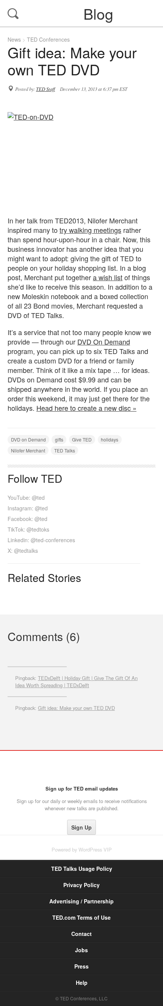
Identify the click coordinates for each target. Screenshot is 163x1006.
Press (81, 966)
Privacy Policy (81, 885)
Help (82, 982)
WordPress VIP (95, 849)
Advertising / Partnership (81, 901)
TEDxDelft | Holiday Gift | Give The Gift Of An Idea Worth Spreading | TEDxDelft (76, 681)
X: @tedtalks (23, 550)
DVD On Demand (103, 341)
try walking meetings (90, 230)
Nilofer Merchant (28, 450)
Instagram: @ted (28, 508)
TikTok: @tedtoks (28, 529)
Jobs (81, 950)
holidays (109, 439)
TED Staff (45, 89)
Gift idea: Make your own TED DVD (76, 707)
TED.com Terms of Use (81, 917)
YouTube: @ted (26, 497)
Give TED (82, 439)
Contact (81, 933)
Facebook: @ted (27, 518)
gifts (59, 439)
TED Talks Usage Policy (81, 868)
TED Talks (64, 450)
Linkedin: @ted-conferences (41, 540)
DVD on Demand (28, 439)
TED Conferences (48, 39)
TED (81, 768)
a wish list (107, 277)
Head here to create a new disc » (86, 408)
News (14, 39)
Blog (82, 13)
